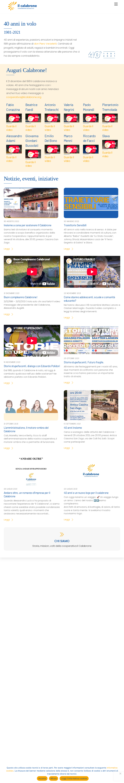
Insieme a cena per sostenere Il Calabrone (27, 225)
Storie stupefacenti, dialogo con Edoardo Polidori (32, 366)
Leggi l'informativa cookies (74, 778)
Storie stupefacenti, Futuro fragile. (84, 362)
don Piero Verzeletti (45, 43)
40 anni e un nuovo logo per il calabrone (86, 492)
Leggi (7, 248)
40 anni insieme (73, 427)
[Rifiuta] (120, 773)
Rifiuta (54, 778)
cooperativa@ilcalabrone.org (23, 97)
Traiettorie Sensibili (75, 225)
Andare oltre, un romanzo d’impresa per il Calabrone (27, 494)
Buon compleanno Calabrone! (20, 297)
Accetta (42, 778)
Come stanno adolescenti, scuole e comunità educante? (89, 298)
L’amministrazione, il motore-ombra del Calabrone (26, 429)
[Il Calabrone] (22, 9)
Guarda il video (11, 127)
